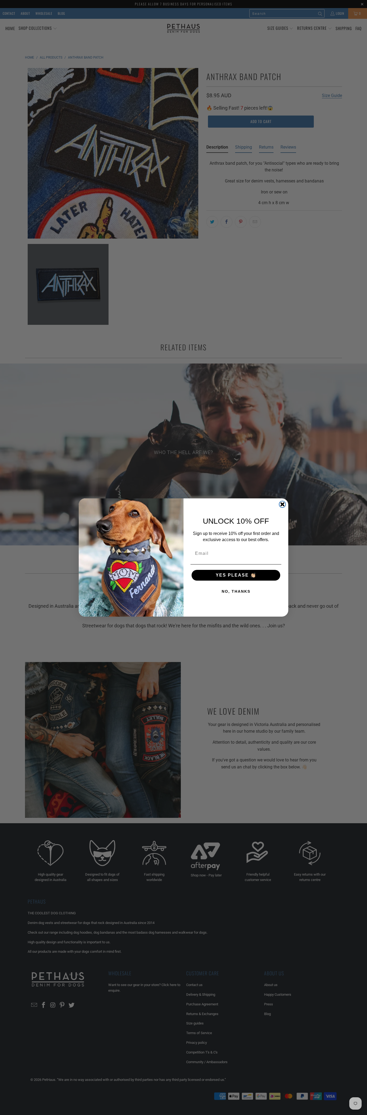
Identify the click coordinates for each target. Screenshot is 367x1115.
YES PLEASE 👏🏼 (236, 575)
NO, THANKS (236, 591)
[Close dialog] (282, 504)
